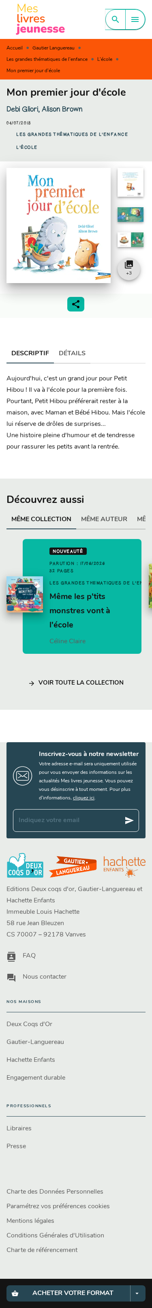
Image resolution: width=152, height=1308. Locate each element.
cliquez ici (83, 798)
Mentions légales (30, 1221)
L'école (104, 59)
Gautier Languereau (53, 48)
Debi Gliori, (24, 109)
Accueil (14, 48)
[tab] (30, 353)
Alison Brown (62, 109)
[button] (72, 134)
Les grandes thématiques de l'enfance (47, 59)
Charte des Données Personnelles (54, 1192)
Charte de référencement (41, 1250)
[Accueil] (40, 19)
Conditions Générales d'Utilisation (55, 1236)
